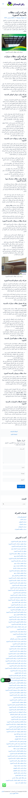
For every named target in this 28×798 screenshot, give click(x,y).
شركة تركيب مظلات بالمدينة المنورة (17, 553)
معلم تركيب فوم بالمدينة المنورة (18, 717)
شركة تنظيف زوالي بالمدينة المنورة (18, 760)
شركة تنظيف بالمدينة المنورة (19, 643)
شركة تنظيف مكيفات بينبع (20, 573)
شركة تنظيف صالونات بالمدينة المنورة (17, 758)
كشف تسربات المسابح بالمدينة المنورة (17, 746)
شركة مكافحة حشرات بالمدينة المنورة (17, 653)
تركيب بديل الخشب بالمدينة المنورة (18, 700)
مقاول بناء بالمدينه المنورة (20, 551)
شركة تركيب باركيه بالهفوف (19, 768)
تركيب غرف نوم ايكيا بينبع (20, 734)
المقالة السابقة (14, 431)
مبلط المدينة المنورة (21, 636)
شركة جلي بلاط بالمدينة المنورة (18, 624)
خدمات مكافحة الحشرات (20, 529)
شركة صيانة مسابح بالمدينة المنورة (18, 597)
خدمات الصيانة (22, 524)
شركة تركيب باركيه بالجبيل (20, 773)
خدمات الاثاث (23, 519)
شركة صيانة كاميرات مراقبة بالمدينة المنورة (16, 658)
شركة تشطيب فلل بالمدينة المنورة (18, 763)
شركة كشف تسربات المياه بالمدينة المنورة (16, 641)
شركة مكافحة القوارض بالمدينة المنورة (17, 607)
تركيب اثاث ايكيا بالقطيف (20, 673)
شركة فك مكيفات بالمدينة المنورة (18, 595)
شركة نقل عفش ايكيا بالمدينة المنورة (17, 675)
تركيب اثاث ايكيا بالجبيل (20, 775)
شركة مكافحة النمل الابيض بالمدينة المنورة (16, 612)
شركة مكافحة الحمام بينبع (20, 556)
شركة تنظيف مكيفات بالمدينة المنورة (17, 578)
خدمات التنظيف (22, 522)
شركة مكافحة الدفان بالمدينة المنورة (17, 709)
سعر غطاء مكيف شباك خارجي (19, 778)
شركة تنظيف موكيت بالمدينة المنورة (17, 619)
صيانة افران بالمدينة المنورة (19, 592)
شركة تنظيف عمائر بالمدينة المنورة (18, 695)
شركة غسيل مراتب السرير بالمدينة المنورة (16, 743)
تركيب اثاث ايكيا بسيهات (20, 736)
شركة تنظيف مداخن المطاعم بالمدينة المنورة (15, 668)
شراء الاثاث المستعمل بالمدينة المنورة (17, 678)
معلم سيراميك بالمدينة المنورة (19, 585)
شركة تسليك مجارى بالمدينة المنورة (17, 665)
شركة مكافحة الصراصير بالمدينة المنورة (17, 704)
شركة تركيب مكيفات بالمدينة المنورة (17, 580)
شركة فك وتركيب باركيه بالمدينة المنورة (17, 756)
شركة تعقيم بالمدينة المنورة (19, 697)
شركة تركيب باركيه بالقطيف (19, 770)
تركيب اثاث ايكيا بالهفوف (20, 739)
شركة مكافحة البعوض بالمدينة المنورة (17, 622)
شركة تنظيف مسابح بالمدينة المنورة (17, 570)
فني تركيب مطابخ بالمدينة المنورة (18, 609)
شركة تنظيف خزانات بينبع (20, 563)
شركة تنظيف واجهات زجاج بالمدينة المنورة (16, 724)
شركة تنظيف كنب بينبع (21, 782)
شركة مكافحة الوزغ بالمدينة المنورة (18, 680)
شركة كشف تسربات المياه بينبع (18, 548)
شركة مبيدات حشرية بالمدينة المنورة (17, 617)
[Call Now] (3, 680)
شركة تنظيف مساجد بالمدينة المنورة (17, 685)
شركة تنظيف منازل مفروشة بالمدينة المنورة (15, 690)
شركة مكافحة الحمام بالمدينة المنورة (17, 558)
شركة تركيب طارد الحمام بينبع (19, 602)
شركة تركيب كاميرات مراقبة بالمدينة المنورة (15, 661)
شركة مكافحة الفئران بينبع (20, 614)
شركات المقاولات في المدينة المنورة (17, 712)
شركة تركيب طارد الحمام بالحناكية (18, 714)
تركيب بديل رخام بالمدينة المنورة (18, 604)
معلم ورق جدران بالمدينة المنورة (18, 719)
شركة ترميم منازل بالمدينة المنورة (18, 587)
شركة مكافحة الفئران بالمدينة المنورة (17, 656)
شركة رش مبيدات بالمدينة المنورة (18, 670)
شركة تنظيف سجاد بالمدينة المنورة (18, 651)
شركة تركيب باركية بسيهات (20, 765)
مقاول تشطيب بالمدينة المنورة (19, 702)
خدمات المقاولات (22, 527)
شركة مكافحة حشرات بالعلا (20, 748)
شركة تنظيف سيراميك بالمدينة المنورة (17, 600)
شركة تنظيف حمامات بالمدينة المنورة (17, 544)
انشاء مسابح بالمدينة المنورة (19, 634)
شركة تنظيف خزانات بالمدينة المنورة (17, 648)
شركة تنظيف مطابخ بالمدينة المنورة (17, 692)
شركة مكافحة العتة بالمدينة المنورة (18, 753)
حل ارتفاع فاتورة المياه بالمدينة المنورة (17, 590)
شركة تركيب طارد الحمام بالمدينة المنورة (16, 663)
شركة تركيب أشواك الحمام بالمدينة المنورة (16, 729)
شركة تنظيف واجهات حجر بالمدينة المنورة (16, 731)
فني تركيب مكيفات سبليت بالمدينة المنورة (16, 626)
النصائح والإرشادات (21, 517)
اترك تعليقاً (23, 17)
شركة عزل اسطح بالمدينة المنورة (18, 646)
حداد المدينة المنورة (21, 629)
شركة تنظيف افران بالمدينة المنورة (18, 583)
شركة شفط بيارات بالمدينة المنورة (18, 631)
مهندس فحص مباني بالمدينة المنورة (17, 741)
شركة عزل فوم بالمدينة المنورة (19, 546)
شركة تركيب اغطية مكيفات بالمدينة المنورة (16, 780)
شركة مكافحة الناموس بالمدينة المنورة (17, 687)
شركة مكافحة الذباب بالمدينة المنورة (17, 707)
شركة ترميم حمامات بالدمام (19, 568)
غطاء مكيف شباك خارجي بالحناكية (18, 639)
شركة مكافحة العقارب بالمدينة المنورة (17, 683)
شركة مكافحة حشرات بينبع (19, 565)
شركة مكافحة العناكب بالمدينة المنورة (17, 751)
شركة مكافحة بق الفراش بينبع (19, 575)
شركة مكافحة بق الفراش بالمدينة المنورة (16, 721)
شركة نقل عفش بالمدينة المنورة (18, 541)
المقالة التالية (14, 434)
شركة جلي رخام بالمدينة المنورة (18, 561)
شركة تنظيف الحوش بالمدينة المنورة (17, 726)
